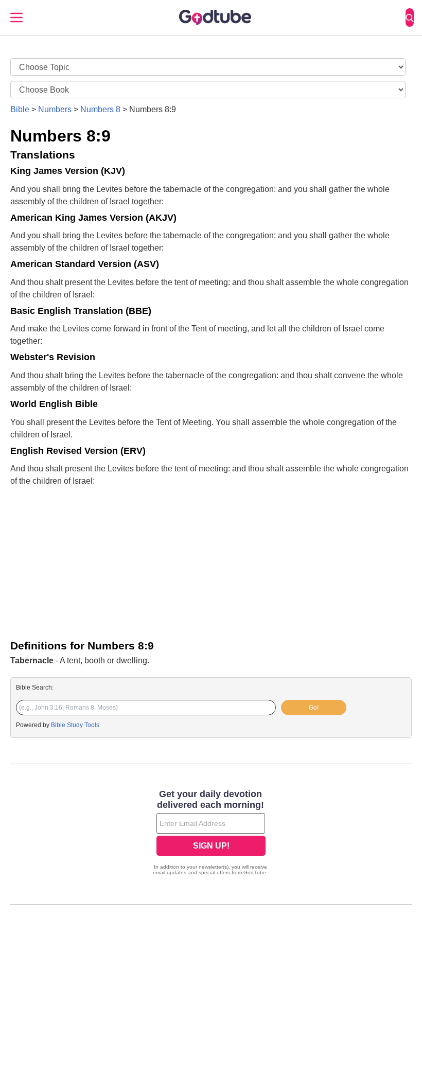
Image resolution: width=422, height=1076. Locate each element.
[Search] (410, 17)
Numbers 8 (100, 109)
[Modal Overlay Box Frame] (211, 833)
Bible (19, 109)
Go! (314, 707)
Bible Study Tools (75, 725)
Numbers (55, 109)
